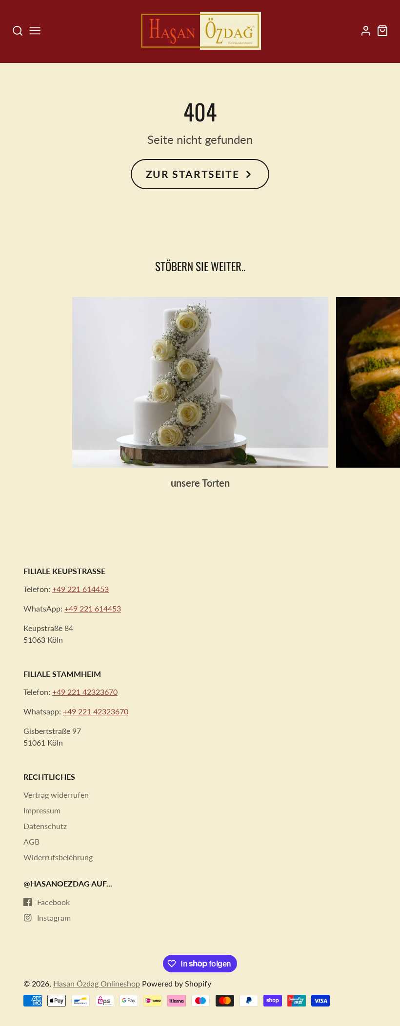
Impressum (41, 810)
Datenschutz (45, 825)
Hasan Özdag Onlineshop (96, 983)
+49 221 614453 (80, 588)
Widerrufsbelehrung (58, 857)
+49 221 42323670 (85, 691)
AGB (31, 841)
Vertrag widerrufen (56, 794)
